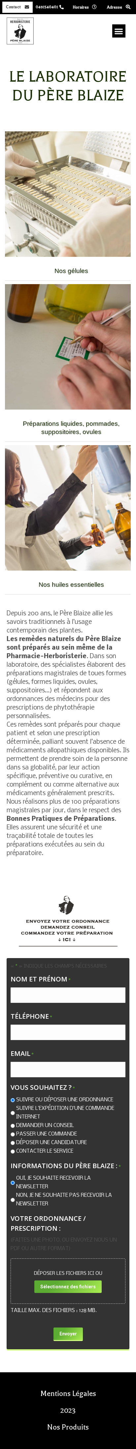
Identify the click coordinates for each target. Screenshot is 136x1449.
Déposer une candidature (51, 1142)
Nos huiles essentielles (71, 584)
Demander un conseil (45, 1125)
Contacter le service (44, 1151)
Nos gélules (71, 270)
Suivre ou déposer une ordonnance (64, 1100)
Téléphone (31, 1016)
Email (22, 1053)
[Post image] (68, 194)
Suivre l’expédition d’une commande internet (65, 1113)
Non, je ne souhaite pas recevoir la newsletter (64, 1200)
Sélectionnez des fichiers (68, 1286)
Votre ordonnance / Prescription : (48, 1223)
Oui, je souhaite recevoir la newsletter (53, 1182)
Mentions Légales (68, 1393)
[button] (119, 31)
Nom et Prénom (41, 979)
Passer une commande (46, 1134)
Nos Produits (68, 1427)
